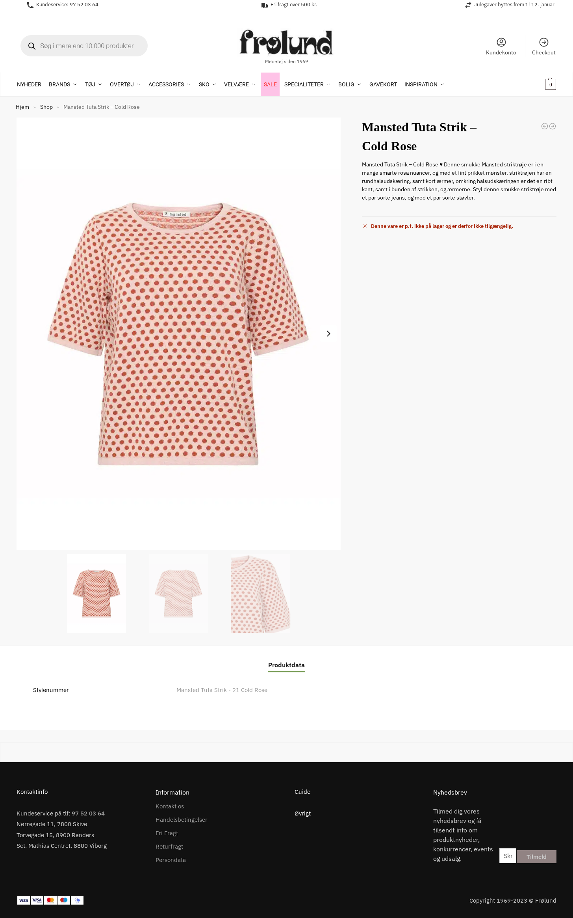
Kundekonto (501, 52)
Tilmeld (537, 856)
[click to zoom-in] (179, 334)
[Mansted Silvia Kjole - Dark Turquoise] (552, 126)
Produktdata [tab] (286, 665)
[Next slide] (328, 333)
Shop (46, 106)
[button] (540, 84)
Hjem (22, 106)
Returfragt (169, 846)
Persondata (171, 860)
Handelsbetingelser (182, 819)
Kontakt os (170, 806)
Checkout (544, 52)
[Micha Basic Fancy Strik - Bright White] (545, 126)
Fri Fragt (167, 833)
